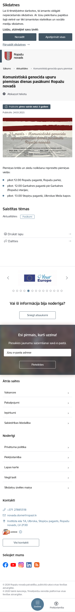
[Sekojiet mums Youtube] (13, 565)
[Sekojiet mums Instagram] (21, 564)
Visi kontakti (21, 542)
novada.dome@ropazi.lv (22, 515)
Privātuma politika (15, 447)
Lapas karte (11, 467)
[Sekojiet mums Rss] (37, 564)
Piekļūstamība (12, 457)
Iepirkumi (10, 412)
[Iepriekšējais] (8, 278)
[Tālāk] (67, 278)
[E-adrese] (10, 532)
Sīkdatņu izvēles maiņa (18, 487)
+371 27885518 (16, 509)
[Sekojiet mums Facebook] (5, 565)
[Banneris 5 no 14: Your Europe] (37, 278)
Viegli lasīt (10, 477)
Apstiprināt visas (55, 37)
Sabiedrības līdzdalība (17, 422)
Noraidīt (19, 37)
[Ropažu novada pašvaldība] (23, 60)
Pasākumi (27, 216)
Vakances (10, 392)
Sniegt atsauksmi (37, 315)
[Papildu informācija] (20, 532)
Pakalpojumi (11, 402)
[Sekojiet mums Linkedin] (29, 565)
